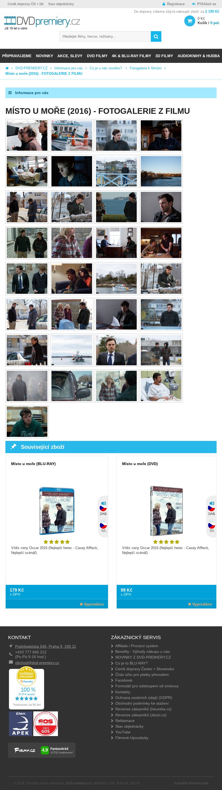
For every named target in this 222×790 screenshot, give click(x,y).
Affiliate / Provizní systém (136, 646)
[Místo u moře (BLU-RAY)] (57, 515)
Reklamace (125, 720)
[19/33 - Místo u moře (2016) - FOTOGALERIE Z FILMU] (116, 293)
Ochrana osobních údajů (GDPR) (143, 697)
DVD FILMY (97, 56)
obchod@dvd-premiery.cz (37, 662)
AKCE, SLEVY (69, 56)
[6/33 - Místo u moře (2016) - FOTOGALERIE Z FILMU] (71, 185)
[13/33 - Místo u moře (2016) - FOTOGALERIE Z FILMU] (27, 257)
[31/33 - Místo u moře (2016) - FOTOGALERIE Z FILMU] (116, 400)
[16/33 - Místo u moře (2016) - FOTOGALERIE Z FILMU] (161, 257)
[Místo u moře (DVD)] (166, 515)
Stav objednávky (61, 4)
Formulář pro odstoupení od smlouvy (147, 686)
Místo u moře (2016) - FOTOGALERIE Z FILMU (43, 74)
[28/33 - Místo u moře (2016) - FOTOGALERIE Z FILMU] (161, 364)
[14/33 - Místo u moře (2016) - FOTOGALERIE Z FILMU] (71, 257)
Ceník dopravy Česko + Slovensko (144, 669)
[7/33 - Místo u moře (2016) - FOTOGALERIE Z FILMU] (116, 185)
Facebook (123, 680)
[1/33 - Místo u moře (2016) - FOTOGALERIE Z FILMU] (27, 149)
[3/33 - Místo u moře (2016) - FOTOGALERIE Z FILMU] (116, 149)
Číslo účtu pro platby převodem (142, 674)
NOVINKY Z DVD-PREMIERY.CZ (143, 657)
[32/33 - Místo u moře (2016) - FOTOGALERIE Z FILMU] (161, 400)
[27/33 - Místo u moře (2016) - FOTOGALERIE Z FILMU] (116, 364)
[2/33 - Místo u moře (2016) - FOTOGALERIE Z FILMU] (71, 149)
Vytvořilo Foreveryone (191, 783)
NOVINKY (44, 56)
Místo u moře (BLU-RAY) (33, 464)
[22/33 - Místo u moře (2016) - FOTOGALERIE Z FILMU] (71, 328)
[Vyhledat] (156, 36)
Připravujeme (16, 56)
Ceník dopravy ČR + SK (26, 4)
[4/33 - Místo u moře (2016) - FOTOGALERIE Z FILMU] (161, 149)
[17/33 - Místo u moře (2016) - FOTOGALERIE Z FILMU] (27, 293)
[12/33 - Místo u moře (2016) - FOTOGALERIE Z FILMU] (161, 221)
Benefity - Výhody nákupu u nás (142, 651)
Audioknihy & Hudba (199, 56)
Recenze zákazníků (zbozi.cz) (140, 715)
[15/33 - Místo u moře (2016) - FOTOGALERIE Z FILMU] (116, 257)
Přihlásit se (206, 4)
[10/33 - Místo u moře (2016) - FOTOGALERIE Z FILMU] (71, 221)
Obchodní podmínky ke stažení (142, 703)
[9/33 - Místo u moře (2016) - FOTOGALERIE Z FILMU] (27, 221)
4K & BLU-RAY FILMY (131, 56)
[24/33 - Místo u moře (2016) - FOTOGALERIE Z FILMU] (161, 328)
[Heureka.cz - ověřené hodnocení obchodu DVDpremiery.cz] (26, 708)
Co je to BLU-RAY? (131, 663)
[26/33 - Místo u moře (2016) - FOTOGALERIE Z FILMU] (71, 364)
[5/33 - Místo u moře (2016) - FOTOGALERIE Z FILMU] (27, 185)
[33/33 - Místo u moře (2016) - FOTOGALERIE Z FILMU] (27, 436)
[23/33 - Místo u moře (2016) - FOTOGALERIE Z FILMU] (116, 328)
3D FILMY (164, 56)
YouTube (122, 732)
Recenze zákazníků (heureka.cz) (143, 709)
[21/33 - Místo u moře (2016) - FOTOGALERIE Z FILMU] (27, 328)
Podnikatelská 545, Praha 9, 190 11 (45, 646)
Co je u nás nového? (106, 68)
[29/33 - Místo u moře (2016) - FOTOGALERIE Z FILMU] (27, 400)
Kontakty (122, 692)
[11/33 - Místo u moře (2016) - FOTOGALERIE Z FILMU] (116, 221)
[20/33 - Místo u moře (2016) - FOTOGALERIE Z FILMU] (161, 293)
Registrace (176, 4)
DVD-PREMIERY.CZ (31, 68)
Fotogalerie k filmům (146, 68)
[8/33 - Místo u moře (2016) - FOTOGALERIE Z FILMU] (161, 185)
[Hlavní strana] (7, 68)
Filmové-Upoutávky (131, 738)
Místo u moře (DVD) (140, 464)
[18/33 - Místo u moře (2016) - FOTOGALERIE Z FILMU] (71, 293)
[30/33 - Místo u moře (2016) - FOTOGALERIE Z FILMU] (71, 400)
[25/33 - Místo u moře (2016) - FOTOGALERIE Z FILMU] (27, 364)
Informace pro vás (68, 68)
